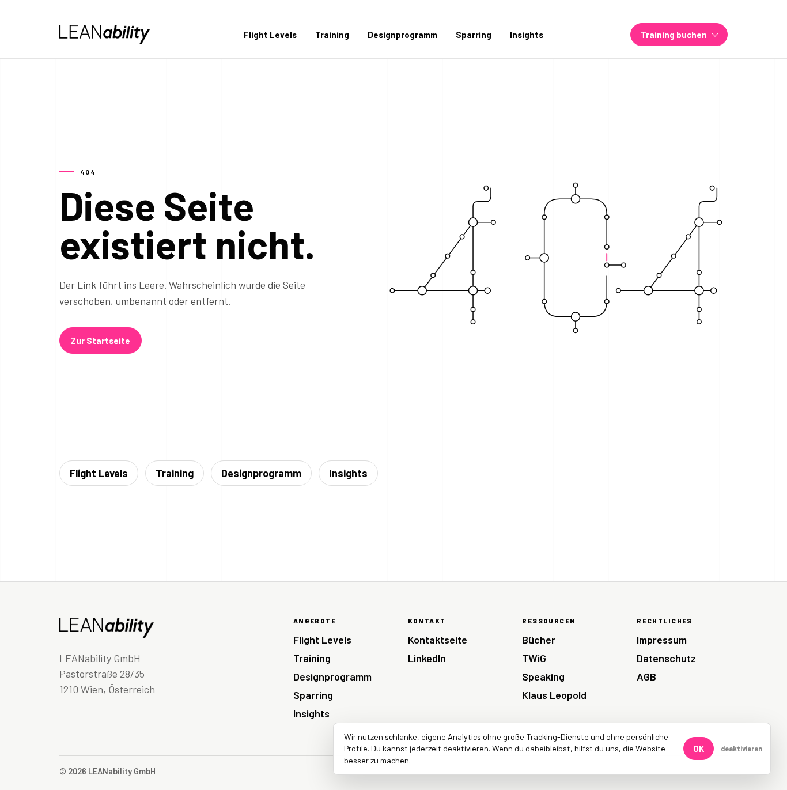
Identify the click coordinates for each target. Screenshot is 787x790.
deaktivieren (741, 748)
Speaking (543, 676)
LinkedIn (427, 658)
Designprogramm (402, 34)
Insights (526, 34)
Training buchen (674, 34)
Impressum (662, 639)
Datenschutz (666, 658)
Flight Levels (270, 34)
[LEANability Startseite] (104, 34)
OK (698, 748)
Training (332, 34)
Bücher (538, 639)
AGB (646, 676)
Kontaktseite (437, 639)
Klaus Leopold (554, 695)
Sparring (473, 34)
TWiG (534, 658)
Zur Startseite (100, 340)
